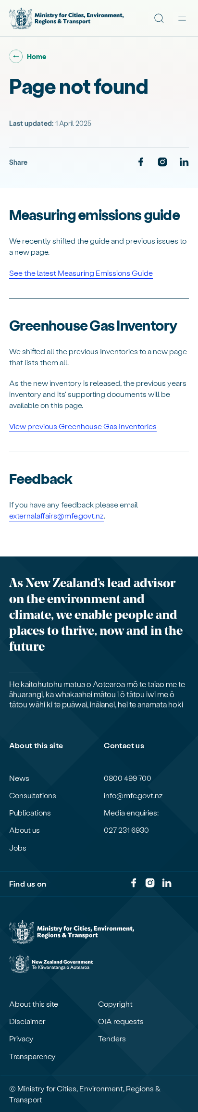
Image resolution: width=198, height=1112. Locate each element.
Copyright (115, 1004)
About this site (33, 1004)
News (19, 778)
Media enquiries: (131, 812)
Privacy (21, 1038)
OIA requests (121, 1021)
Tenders (112, 1038)
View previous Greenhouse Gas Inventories (83, 426)
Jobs (17, 848)
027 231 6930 (126, 830)
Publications (30, 812)
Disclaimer (27, 1021)
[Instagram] (162, 162)
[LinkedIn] (184, 162)
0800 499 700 (127, 778)
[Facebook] (141, 162)
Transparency (32, 1056)
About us (24, 830)
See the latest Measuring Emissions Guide (81, 272)
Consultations (32, 795)
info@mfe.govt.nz (133, 795)
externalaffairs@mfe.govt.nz (56, 515)
